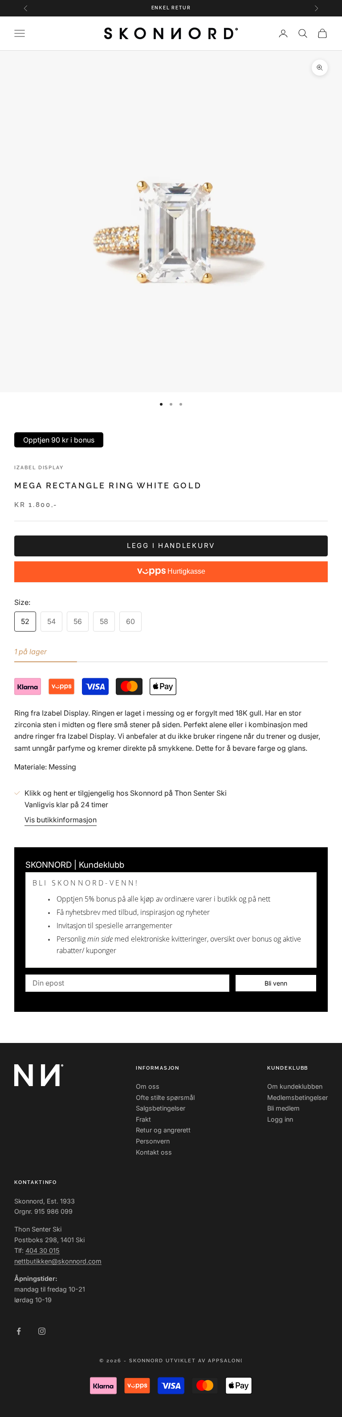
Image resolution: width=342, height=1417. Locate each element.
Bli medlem (283, 1108)
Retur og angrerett (163, 1130)
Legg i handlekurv (171, 545)
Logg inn (280, 1119)
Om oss (147, 1086)
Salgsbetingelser (160, 1108)
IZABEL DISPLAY (39, 468)
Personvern (153, 1141)
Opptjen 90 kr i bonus (58, 439)
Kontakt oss (154, 1152)
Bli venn (276, 983)
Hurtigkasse (185, 571)
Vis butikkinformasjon (60, 819)
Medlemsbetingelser (297, 1097)
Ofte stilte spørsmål (165, 1097)
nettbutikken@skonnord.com (58, 1261)
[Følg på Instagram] (41, 1331)
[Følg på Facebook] (18, 1331)
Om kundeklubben (294, 1086)
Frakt (143, 1119)
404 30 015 (42, 1250)
